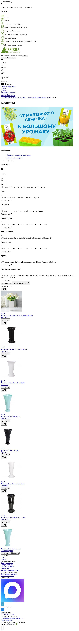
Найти (25, 55)
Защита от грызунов (8, 96)
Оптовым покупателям (9, 574)
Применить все (6, 283)
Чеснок (3, 90)
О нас (3, 557)
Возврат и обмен (7, 565)
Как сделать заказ (7, 563)
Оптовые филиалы (7, 576)
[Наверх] (2, 628)
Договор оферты (6, 620)
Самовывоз (5, 568)
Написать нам (6, 612)
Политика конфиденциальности (12, 618)
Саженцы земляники (8, 86)
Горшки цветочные (7, 94)
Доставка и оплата (7, 566)
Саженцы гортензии (8, 92)
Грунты (3, 88)
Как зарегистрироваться (9, 570)
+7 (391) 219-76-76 (7, 615)
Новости (4, 559)
